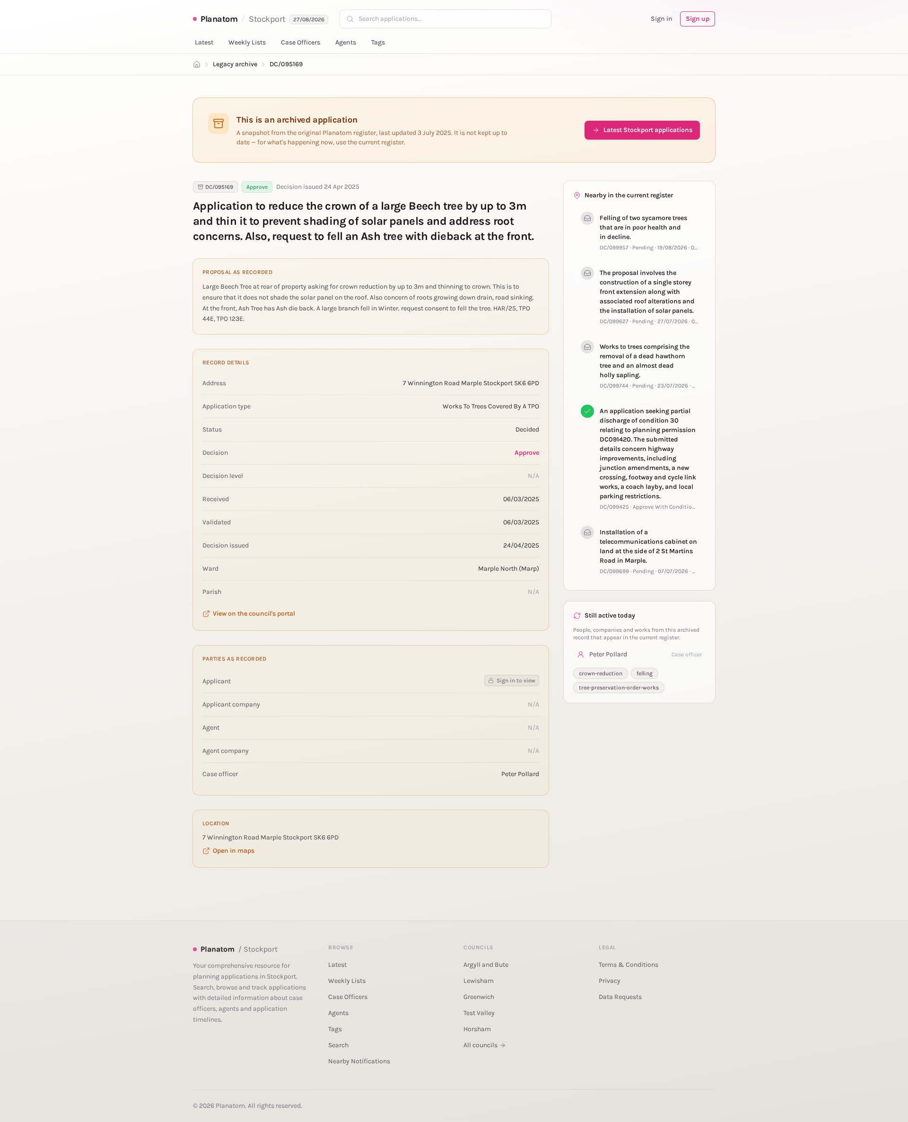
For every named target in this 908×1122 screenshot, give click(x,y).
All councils (480, 1045)
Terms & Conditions (628, 965)
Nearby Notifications (359, 1061)
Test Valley (479, 1013)
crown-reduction (600, 673)
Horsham (477, 1029)
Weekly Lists (247, 42)
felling (645, 673)
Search (338, 1045)
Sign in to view (516, 680)
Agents (345, 42)
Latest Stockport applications (647, 130)
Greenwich (478, 997)
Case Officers (300, 42)
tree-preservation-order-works (619, 687)
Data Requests (620, 997)
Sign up (697, 19)
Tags (378, 42)
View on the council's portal (254, 614)
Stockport (267, 19)
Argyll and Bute (485, 965)
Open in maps (233, 851)
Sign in (661, 19)
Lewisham (478, 981)
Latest (204, 42)
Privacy (609, 981)
